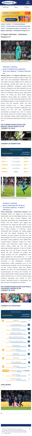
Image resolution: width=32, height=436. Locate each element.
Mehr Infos (7, 433)
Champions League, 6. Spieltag (16, 28)
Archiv (8, 24)
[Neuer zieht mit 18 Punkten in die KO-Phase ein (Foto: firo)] (16, 50)
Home (3, 24)
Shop (16, 7)
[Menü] (27, 2)
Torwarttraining (5, 7)
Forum (27, 7)
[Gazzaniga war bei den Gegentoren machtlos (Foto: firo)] (16, 187)
